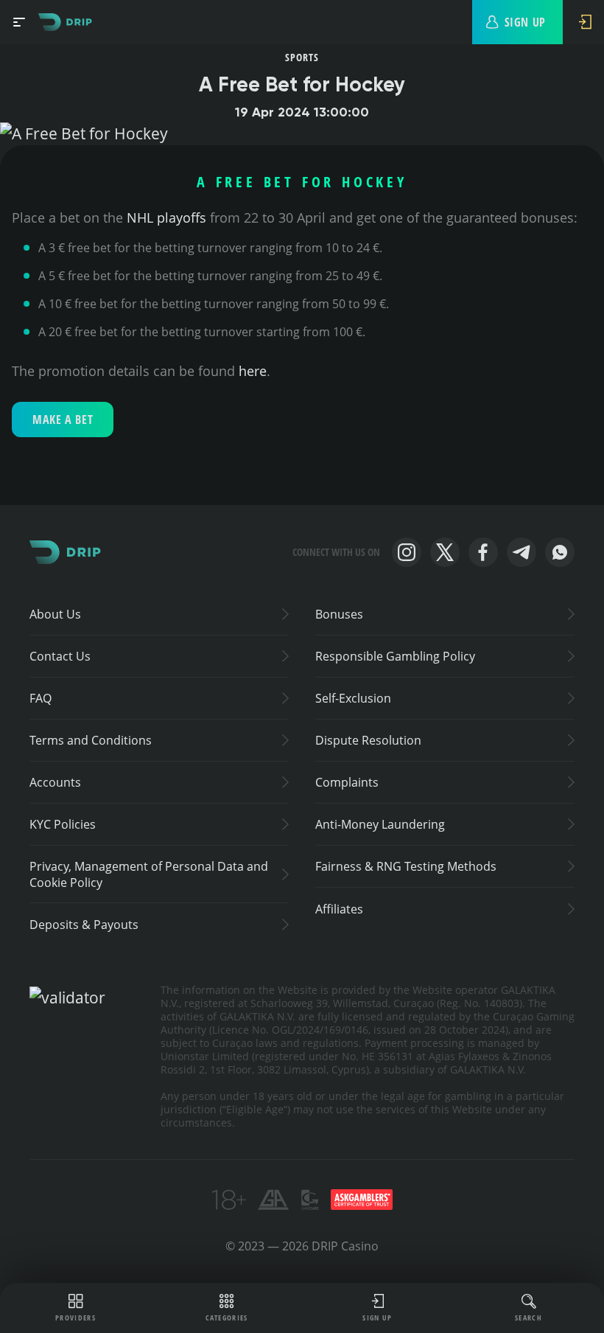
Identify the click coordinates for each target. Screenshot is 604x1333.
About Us (55, 614)
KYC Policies (62, 824)
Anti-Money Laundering (380, 824)
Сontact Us (60, 656)
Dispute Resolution (368, 740)
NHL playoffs (166, 217)
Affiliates (339, 909)
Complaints (347, 782)
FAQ (40, 698)
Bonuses (339, 614)
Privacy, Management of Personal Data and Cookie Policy (148, 874)
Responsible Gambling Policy (395, 656)
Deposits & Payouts (83, 924)
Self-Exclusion (353, 698)
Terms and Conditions (90, 740)
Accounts (55, 782)
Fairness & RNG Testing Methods (405, 866)
